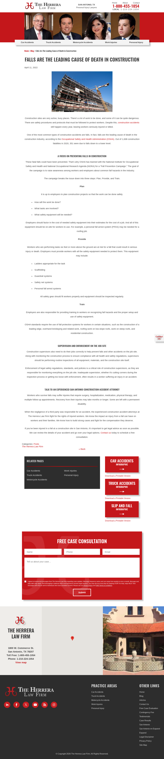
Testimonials (144, 716)
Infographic (121, 463)
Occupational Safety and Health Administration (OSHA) (87, 139)
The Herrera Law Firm (32, 446)
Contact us (106, 433)
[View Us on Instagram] (54, 705)
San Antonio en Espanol (149, 729)
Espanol (142, 733)
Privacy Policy (88, 585)
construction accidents (128, 122)
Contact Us (144, 704)
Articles (142, 700)
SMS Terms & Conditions (104, 585)
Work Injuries (111, 42)
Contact (136, 3)
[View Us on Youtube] (35, 705)
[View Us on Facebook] (16, 705)
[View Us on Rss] (44, 705)
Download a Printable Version (118, 476)
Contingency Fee (146, 712)
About (125, 3)
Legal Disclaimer (146, 737)
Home (114, 3)
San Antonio (144, 725)
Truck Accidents (53, 42)
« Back (82, 449)
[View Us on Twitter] (26, 705)
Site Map (143, 745)
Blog (32, 51)
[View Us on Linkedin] (7, 705)
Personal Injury (136, 42)
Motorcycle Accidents (83, 42)
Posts (36, 444)
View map (21, 662)
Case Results (145, 721)
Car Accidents (27, 42)
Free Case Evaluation (148, 708)
